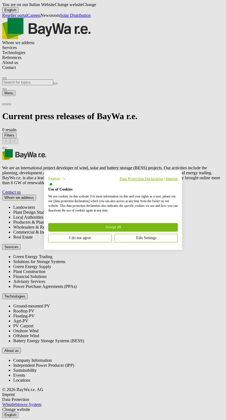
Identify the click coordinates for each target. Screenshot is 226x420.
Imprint (172, 178)
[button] (57, 178)
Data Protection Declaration (141, 178)
